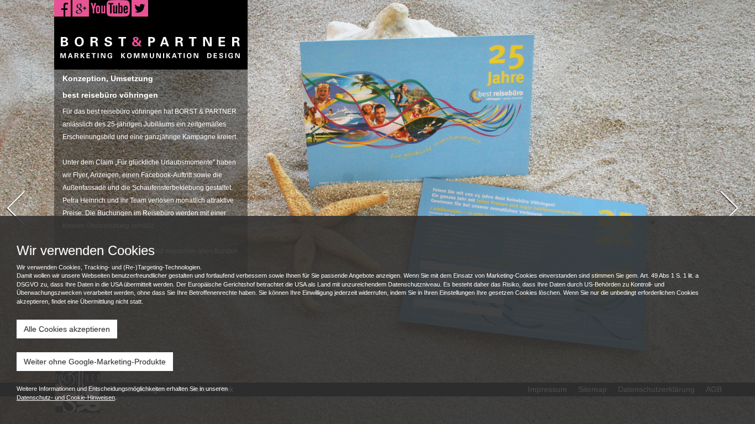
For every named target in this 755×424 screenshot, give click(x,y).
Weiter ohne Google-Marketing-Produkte (95, 361)
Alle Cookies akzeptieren (67, 329)
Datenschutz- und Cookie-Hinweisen (66, 397)
